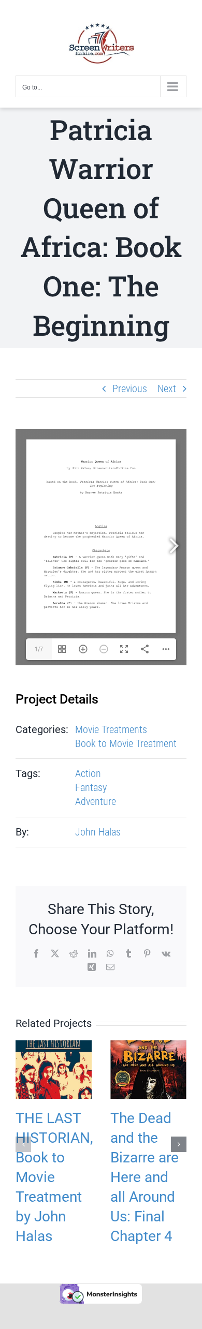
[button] (23, 1144)
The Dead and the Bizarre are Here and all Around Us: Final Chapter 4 (144, 1177)
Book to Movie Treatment (126, 743)
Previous (129, 388)
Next (166, 388)
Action (88, 773)
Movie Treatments (111, 729)
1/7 (39, 649)
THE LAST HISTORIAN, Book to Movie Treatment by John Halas (54, 1177)
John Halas (98, 832)
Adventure (95, 801)
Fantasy (91, 787)
